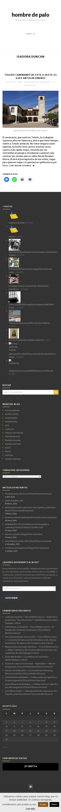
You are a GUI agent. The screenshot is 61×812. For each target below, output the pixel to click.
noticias (9, 455)
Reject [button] (54, 804)
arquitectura (11, 421)
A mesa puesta (12, 410)
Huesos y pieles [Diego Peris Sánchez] (23, 534)
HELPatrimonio (12, 436)
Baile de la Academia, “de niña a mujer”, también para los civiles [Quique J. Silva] (31, 620)
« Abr (5, 747)
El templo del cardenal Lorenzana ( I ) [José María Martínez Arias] (29, 630)
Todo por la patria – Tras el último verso (24, 617)
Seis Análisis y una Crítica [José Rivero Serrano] (28, 541)
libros (8, 451)
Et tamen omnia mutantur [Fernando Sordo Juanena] (31, 517)
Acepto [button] (43, 804)
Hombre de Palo (13, 444)
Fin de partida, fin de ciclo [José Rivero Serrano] (28, 493)
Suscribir (11, 598)
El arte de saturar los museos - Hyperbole (25, 663)
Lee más (30, 808)
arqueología (11, 418)
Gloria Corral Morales (15, 670)
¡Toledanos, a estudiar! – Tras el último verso (27, 627)
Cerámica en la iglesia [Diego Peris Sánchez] (27, 548)
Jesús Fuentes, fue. (14, 500)
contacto (9, 429)
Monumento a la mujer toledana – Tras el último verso (31, 646)
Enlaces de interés (14, 432)
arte (7, 425)
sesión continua (13, 459)
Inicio (7, 447)
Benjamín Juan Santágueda (38, 82)
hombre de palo (30, 14)
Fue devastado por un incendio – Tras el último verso (31, 636)
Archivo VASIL (11, 414)
